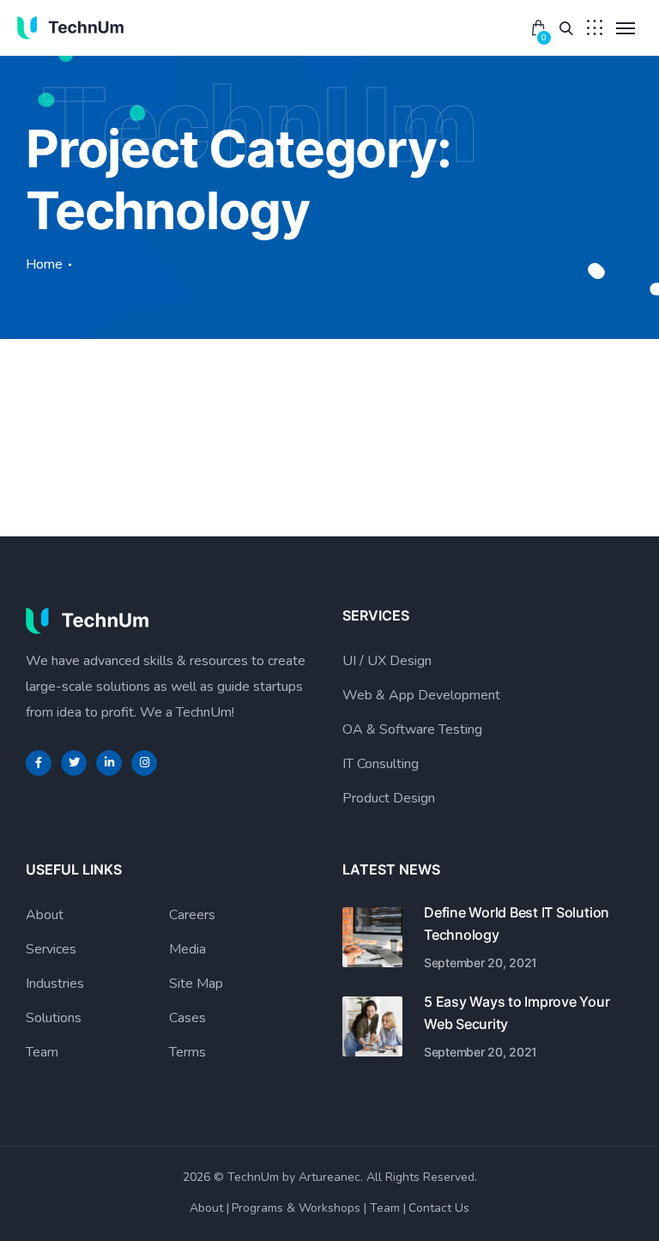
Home (44, 264)
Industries (55, 983)
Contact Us (438, 1208)
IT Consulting (380, 763)
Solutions (54, 1017)
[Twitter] (74, 763)
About (44, 914)
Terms (187, 1052)
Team (42, 1052)
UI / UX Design (387, 660)
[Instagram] (144, 763)
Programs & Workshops (296, 1208)
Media (187, 949)
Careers (192, 914)
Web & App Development (421, 695)
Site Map (196, 983)
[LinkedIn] (109, 763)
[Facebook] (38, 763)
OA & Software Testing (412, 729)
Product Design (388, 798)
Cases (187, 1017)
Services (51, 949)
